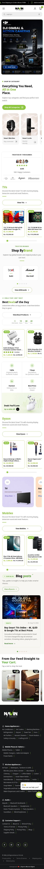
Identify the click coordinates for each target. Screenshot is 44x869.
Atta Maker (30, 771)
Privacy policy (6, 858)
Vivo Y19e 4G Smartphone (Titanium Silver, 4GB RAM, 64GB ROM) (13, 557)
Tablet (17, 750)
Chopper (16, 774)
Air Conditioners (7, 729)
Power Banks (8, 756)
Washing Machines (33, 729)
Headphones (24, 806)
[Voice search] (39, 14)
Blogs (30, 830)
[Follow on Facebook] (4, 845)
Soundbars (7, 812)
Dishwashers (8, 777)
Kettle (34, 780)
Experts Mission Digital (28, 866)
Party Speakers (28, 809)
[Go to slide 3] (21, 283)
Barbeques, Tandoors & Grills (21, 768)
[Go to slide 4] (22, 283)
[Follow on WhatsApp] (25, 845)
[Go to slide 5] (24, 283)
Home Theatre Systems (12, 809)
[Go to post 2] (19, 651)
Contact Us (6, 824)
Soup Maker (8, 785)
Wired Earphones (20, 812)
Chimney (7, 774)
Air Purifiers (8, 735)
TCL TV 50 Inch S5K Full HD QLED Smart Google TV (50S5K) (12, 228)
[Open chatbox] (39, 795)
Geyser (18, 732)
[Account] (35, 8)
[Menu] (3, 8)
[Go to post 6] (26, 651)
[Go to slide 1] (17, 283)
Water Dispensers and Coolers (14, 791)
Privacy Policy (22, 827)
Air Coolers (20, 729)
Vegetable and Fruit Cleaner (13, 788)
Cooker (36, 774)
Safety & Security (10, 738)
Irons (35, 732)
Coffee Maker (26, 774)
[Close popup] (40, 784)
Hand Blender (8, 780)
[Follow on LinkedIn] (18, 845)
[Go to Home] (22, 713)
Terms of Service (9, 827)
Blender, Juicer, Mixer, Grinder (14, 771)
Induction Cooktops (23, 780)
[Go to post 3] (21, 651)
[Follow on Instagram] (11, 845)
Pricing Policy (21, 830)
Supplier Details (9, 833)
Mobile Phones (7, 750)
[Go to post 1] (17, 651)
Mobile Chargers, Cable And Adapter (16, 753)
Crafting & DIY (23, 738)
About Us (16, 824)
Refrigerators (8, 732)
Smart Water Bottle (22, 777)
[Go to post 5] (24, 651)
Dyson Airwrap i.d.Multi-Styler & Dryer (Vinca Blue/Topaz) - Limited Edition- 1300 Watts (12, 460)
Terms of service (21, 858)
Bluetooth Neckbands (17, 803)
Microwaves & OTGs (11, 782)
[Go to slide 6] (26, 283)
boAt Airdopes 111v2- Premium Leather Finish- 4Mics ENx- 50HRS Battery (12, 349)
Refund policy (10, 861)
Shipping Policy (9, 830)
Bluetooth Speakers (10, 806)
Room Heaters (34, 735)
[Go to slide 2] (19, 283)
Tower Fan (27, 732)
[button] (8, 352)
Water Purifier (32, 791)
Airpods (5, 803)
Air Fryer (5, 768)
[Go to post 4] (22, 651)
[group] (22, 46)
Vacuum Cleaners (20, 735)
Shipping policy (37, 858)
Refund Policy (26, 824)
